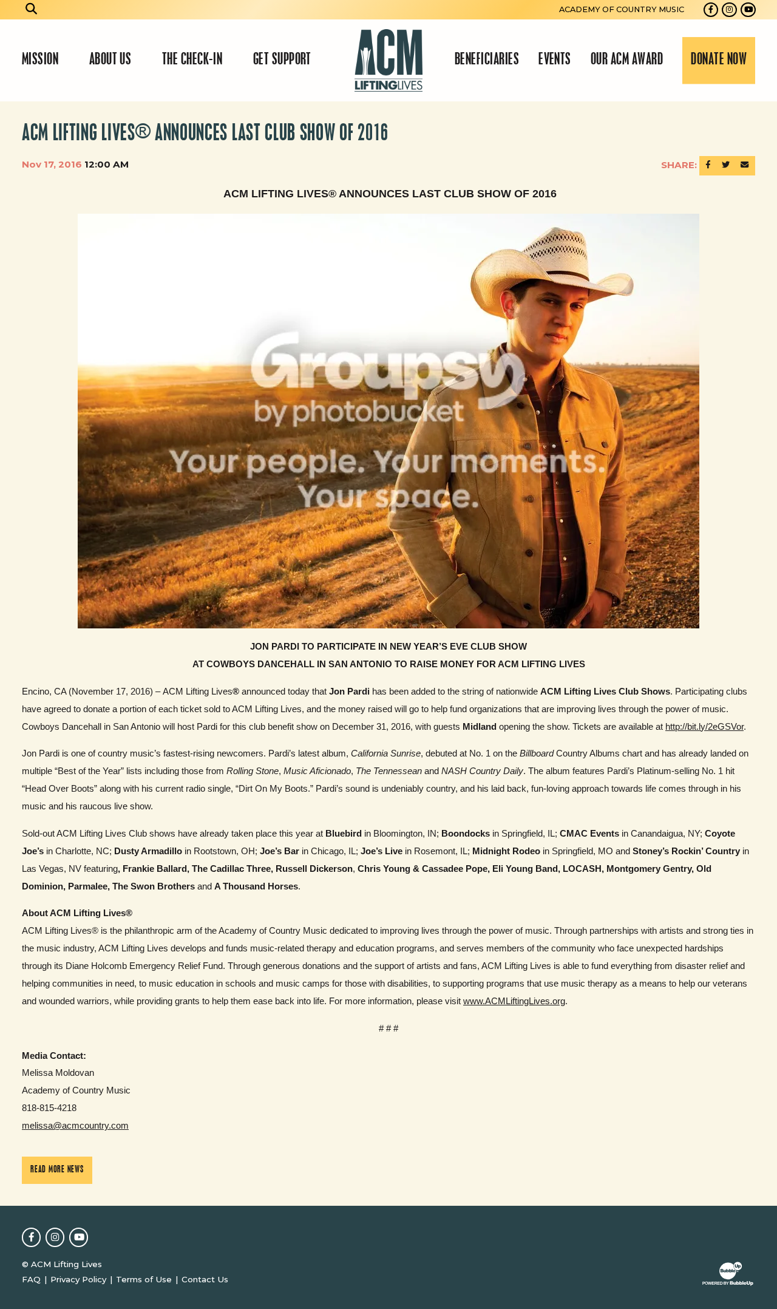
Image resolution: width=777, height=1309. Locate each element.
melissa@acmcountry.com (75, 1125)
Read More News (57, 1170)
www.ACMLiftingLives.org (514, 1001)
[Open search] (31, 9)
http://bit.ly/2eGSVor (704, 726)
